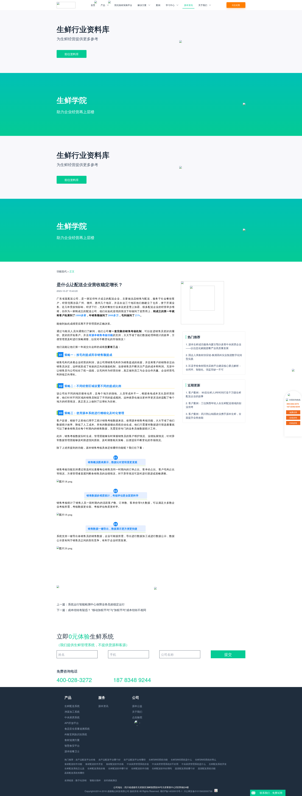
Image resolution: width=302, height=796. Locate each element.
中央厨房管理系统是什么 (194, 763)
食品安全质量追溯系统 (77, 728)
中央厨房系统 (72, 717)
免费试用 (293, 412)
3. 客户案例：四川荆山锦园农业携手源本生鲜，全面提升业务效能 (213, 415)
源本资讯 (188, 5)
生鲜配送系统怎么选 (74, 768)
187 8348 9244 (132, 680)
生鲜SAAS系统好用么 (205, 759)
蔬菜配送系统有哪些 (74, 772)
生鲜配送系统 (72, 706)
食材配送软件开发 (94, 763)
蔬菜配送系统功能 (206, 768)
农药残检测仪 (110, 780)
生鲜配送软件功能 (140, 768)
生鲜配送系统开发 (217, 763)
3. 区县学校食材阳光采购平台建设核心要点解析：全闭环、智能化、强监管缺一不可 (213, 367)
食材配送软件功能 (73, 763)
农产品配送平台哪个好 (109, 759)
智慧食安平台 (72, 745)
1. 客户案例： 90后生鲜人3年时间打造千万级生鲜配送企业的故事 (213, 394)
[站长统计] (216, 791)
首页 (93, 5)
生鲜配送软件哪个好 (118, 768)
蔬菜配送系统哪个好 (185, 768)
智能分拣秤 (95, 780)
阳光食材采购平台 (123, 5)
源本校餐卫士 (72, 751)
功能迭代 (62, 271)
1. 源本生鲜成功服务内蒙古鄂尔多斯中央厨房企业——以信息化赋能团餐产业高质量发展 (213, 346)
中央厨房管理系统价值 (138, 763)
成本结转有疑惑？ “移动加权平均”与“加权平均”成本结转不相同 (107, 610)
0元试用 (236, 5)
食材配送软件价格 (115, 763)
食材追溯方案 (72, 740)
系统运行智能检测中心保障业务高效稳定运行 (96, 604)
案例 (158, 5)
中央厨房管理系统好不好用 (165, 763)
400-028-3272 (74, 680)
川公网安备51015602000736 (198, 791)
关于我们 (137, 711)
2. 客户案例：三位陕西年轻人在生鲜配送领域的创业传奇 (213, 405)
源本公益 (137, 706)
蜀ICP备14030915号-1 (171, 791)
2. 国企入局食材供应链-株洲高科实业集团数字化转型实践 (214, 357)
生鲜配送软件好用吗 (162, 768)
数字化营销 (81, 780)
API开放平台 (71, 723)
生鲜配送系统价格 (96, 768)
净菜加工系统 (72, 711)
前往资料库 (71, 54)
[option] (151, 41)
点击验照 (137, 717)
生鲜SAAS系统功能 (158, 759)
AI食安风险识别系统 (75, 734)
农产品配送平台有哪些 (135, 759)
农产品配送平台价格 (85, 759)
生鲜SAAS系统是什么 (181, 759)
